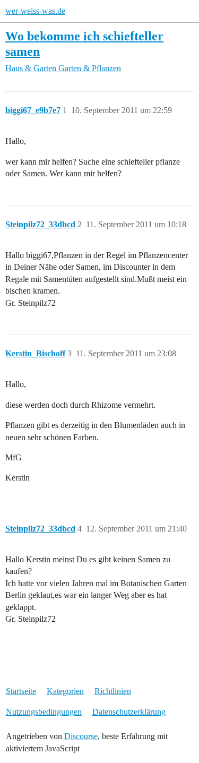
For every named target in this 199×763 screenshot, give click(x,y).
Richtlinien (112, 691)
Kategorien (65, 691)
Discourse (81, 736)
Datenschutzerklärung (129, 711)
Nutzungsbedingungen (44, 711)
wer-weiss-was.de (35, 10)
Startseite (21, 691)
